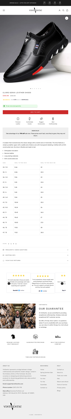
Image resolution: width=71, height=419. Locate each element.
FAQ (58, 378)
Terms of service (62, 384)
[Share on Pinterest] (13, 243)
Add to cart (36, 112)
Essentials (43, 384)
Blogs (59, 390)
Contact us (43, 387)
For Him (42, 378)
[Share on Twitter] (11, 243)
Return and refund (62, 381)
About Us (60, 372)
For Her (42, 381)
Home (42, 369)
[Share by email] (16, 243)
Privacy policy (61, 387)
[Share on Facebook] (8, 243)
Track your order (62, 375)
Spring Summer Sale (46, 372)
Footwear (43, 375)
